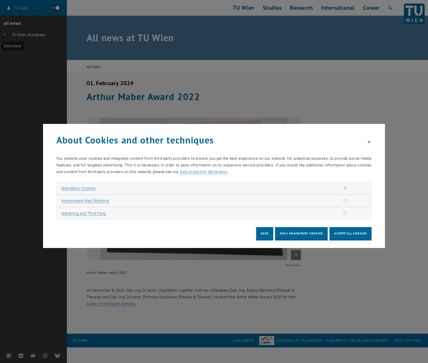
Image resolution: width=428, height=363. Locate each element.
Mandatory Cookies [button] (78, 188)
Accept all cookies (350, 233)
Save (265, 233)
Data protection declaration (204, 171)
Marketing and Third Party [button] (83, 213)
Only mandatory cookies (301, 233)
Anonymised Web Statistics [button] (85, 200)
